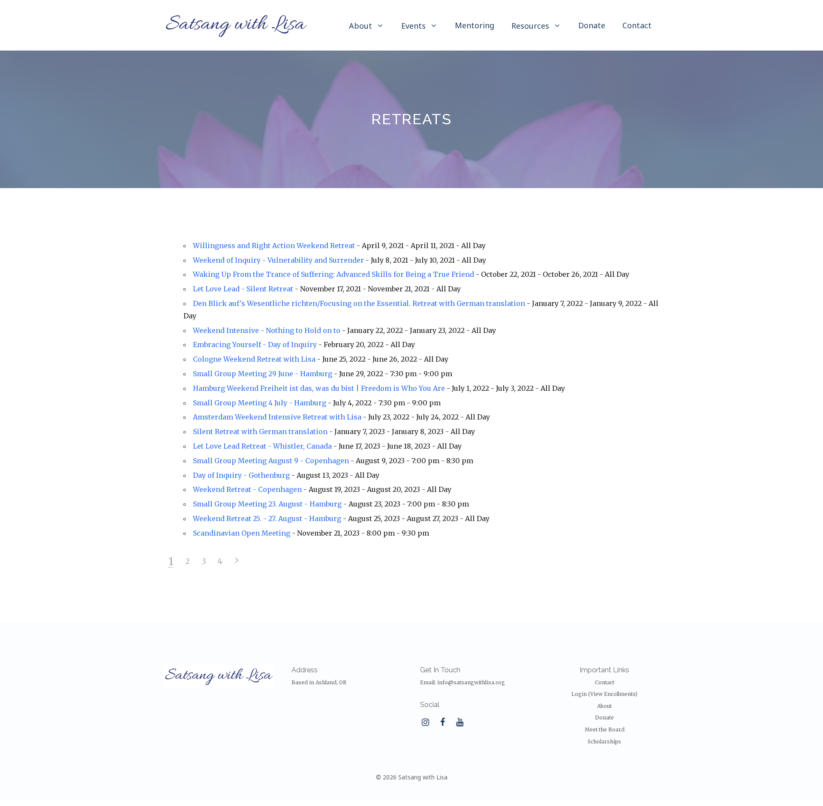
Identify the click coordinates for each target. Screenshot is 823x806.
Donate (591, 25)
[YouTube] (459, 722)
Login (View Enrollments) (604, 694)
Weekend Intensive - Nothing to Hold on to (266, 330)
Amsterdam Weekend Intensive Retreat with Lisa (277, 417)
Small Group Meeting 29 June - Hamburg (262, 373)
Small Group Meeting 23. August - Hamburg (267, 504)
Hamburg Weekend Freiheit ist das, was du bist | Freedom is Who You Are (319, 388)
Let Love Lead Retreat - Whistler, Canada (262, 446)
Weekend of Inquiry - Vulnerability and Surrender (278, 260)
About (604, 706)
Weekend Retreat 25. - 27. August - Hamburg (267, 518)
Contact (637, 25)
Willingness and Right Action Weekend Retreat (274, 245)
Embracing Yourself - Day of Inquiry (255, 344)
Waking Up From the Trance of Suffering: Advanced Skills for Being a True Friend (333, 274)
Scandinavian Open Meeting (241, 533)
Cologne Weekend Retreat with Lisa (254, 359)
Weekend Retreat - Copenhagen (247, 489)
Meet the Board (605, 729)
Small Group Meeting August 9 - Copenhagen (271, 460)
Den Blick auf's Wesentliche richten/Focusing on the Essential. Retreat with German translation (359, 303)
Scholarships (604, 741)
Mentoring (474, 25)
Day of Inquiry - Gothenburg (241, 475)
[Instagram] (425, 722)
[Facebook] (442, 722)
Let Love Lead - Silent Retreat (243, 289)
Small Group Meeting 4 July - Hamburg (259, 403)
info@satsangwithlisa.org (471, 682)
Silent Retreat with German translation (260, 431)
